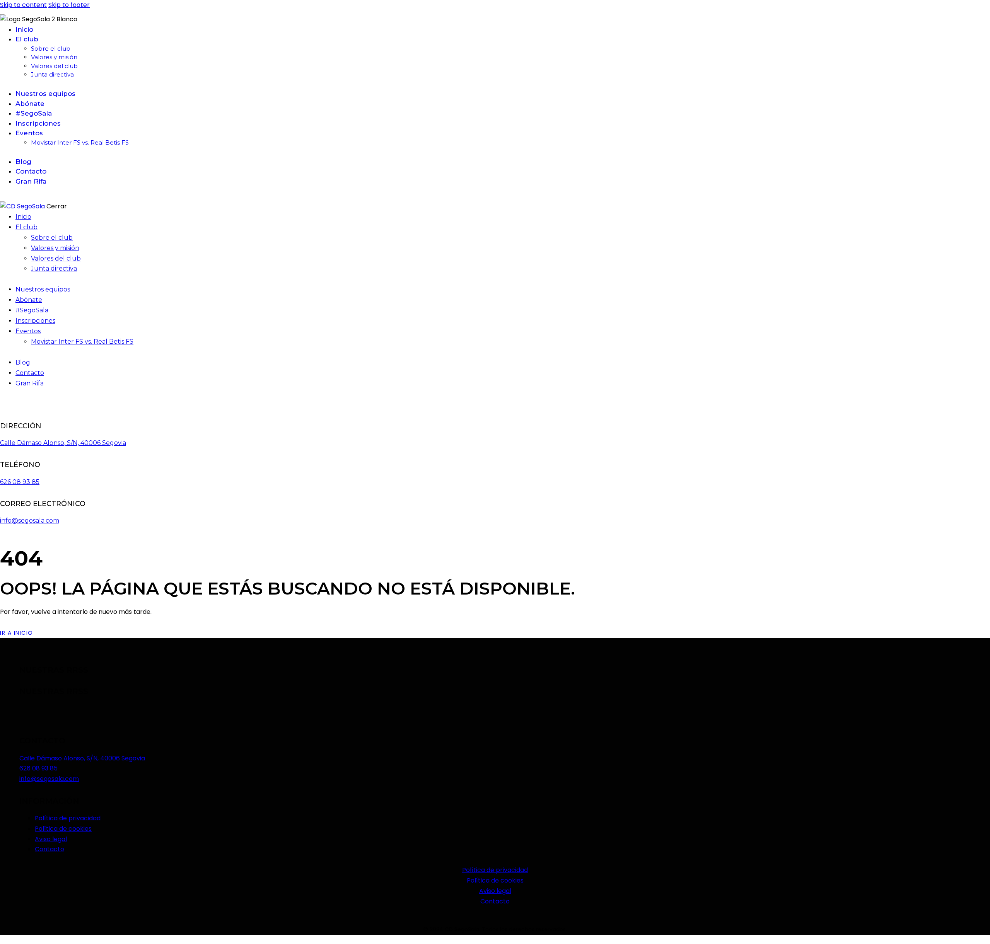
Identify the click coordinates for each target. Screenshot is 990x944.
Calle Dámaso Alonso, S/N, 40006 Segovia (63, 442)
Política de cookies (495, 880)
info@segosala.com (29, 520)
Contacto (495, 901)
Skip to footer (69, 4)
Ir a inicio (16, 633)
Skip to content (23, 4)
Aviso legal (495, 890)
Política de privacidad (495, 870)
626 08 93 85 (19, 482)
